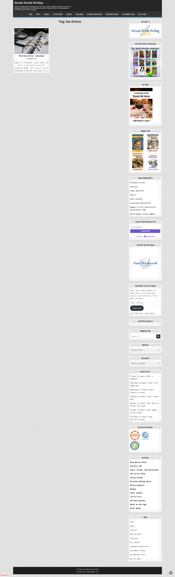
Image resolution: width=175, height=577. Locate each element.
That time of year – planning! (31, 56)
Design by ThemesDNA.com (87, 572)
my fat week (142, 14)
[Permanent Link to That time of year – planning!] (31, 41)
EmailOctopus (150, 236)
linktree (69, 14)
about (38, 14)
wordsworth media (112, 14)
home (30, 14)
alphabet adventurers (94, 14)
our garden (79, 14)
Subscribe (137, 308)
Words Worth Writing (28, 3)
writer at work (31, 34)
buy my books (58, 14)
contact (47, 14)
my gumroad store (128, 14)
